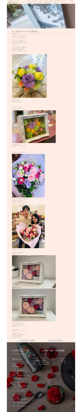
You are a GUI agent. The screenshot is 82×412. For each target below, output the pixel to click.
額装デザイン (54, 360)
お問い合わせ (55, 2)
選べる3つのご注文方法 (37, 2)
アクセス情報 (63, 362)
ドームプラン (54, 362)
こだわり (34, 362)
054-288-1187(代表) (53, 351)
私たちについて (35, 358)
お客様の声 (30, 2)
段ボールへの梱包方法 (45, 362)
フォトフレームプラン (55, 361)
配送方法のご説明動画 (45, 364)
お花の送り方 (44, 360)
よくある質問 (63, 358)
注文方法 (43, 358)
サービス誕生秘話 (35, 360)
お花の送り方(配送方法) (47, 2)
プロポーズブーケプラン (55, 363)
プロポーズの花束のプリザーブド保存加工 (27, 340)
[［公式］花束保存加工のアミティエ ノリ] (16, 2)
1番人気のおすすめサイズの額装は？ (56, 340)
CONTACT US (20, 350)
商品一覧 (53, 358)
